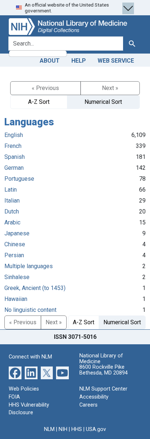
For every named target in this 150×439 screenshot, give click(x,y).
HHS (76, 429)
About (50, 60)
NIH (63, 429)
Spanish (14, 156)
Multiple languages (28, 266)
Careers (88, 405)
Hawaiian (15, 298)
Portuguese (19, 178)
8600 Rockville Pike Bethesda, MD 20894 (103, 370)
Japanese (16, 233)
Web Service (116, 60)
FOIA (14, 397)
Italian (12, 200)
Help (78, 60)
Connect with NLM (30, 357)
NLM (49, 429)
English (13, 135)
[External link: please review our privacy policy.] (15, 372)
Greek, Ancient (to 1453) (35, 288)
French (12, 145)
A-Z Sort (39, 101)
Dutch (11, 211)
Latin (10, 189)
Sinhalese (16, 277)
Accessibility (93, 397)
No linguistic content (30, 309)
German (14, 167)
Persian (14, 255)
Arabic (12, 222)
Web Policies (24, 389)
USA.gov (96, 429)
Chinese (14, 244)
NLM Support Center (103, 389)
